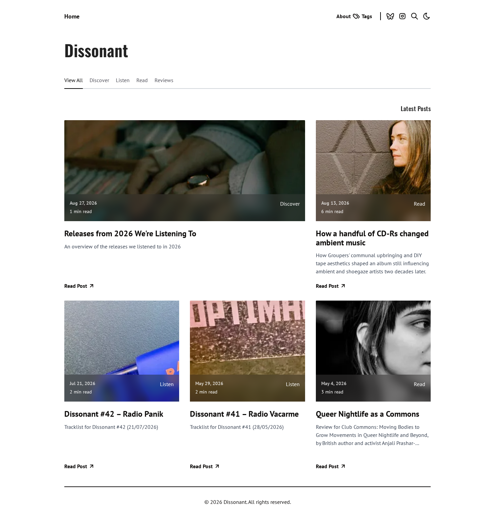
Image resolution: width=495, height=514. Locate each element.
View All (73, 80)
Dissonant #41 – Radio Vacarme (244, 414)
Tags (367, 16)
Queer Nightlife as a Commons (367, 414)
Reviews (164, 80)
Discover (99, 80)
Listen (123, 80)
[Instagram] (402, 16)
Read (142, 80)
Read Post (75, 285)
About (343, 16)
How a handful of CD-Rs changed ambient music (372, 238)
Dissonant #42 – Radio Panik (113, 414)
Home (71, 16)
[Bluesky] (390, 16)
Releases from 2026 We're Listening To (130, 233)
